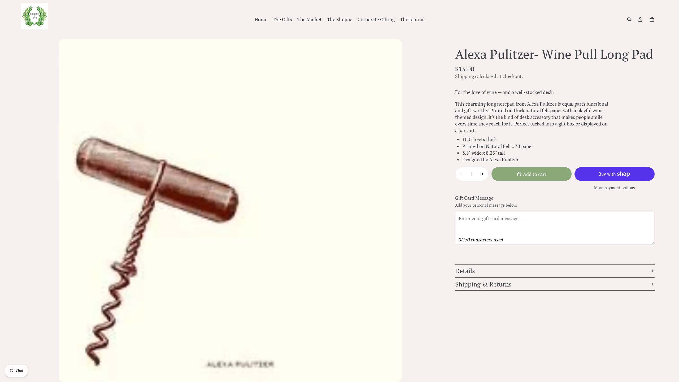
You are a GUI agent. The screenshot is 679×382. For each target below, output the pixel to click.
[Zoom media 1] (230, 210)
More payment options (614, 187)
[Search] (629, 19)
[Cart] (652, 19)
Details (465, 271)
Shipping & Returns (483, 284)
